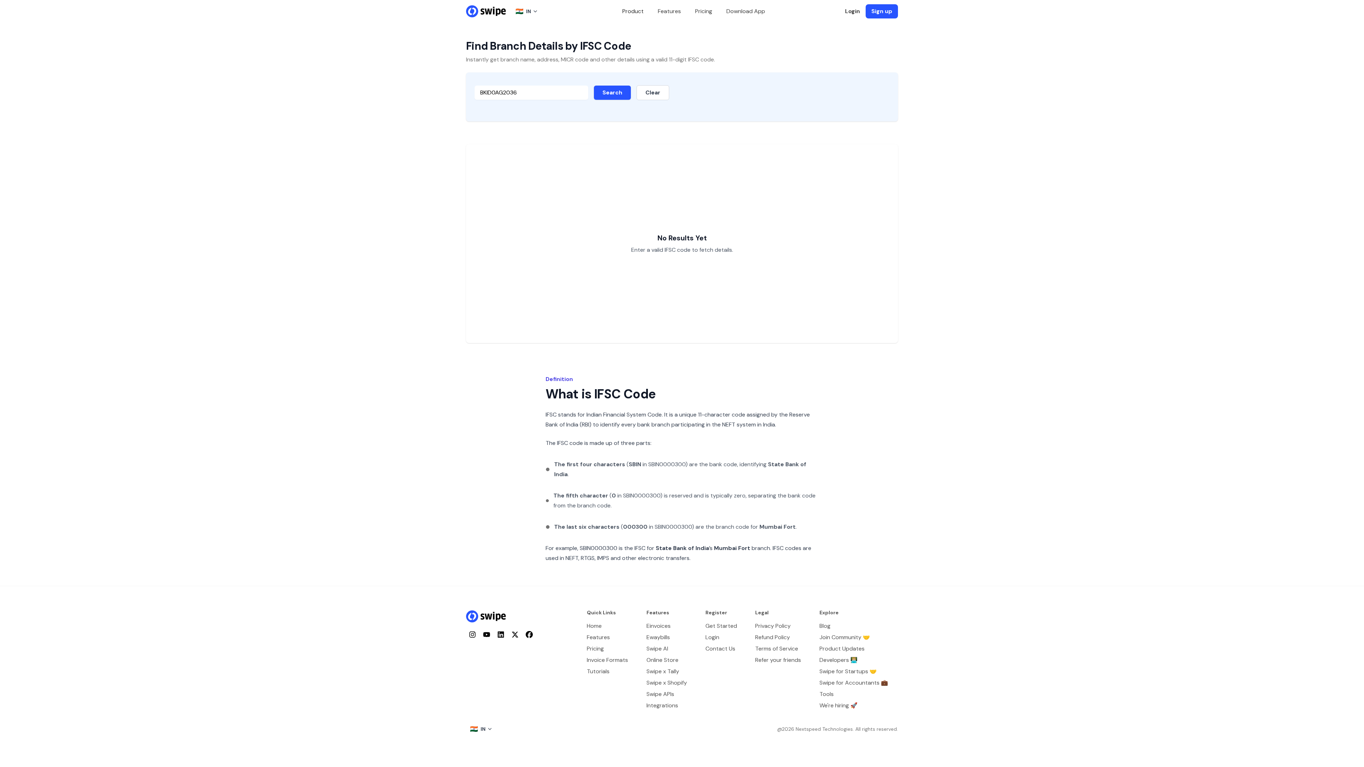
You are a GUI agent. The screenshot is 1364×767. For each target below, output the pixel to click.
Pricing (703, 11)
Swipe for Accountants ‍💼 (853, 682)
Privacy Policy (773, 626)
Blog (824, 626)
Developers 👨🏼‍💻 (838, 660)
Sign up (881, 11)
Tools (826, 694)
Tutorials (598, 671)
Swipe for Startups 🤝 (848, 671)
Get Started (721, 626)
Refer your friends (778, 660)
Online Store (662, 660)
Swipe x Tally (662, 671)
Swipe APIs (660, 694)
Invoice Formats (607, 660)
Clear (652, 92)
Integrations (662, 705)
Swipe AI (657, 648)
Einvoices (658, 626)
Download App (745, 11)
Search (612, 92)
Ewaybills (658, 637)
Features (669, 11)
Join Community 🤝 (844, 637)
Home (594, 626)
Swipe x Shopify (666, 682)
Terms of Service (776, 648)
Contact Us (720, 648)
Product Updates (842, 648)
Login (852, 11)
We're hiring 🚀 (838, 705)
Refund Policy (772, 637)
